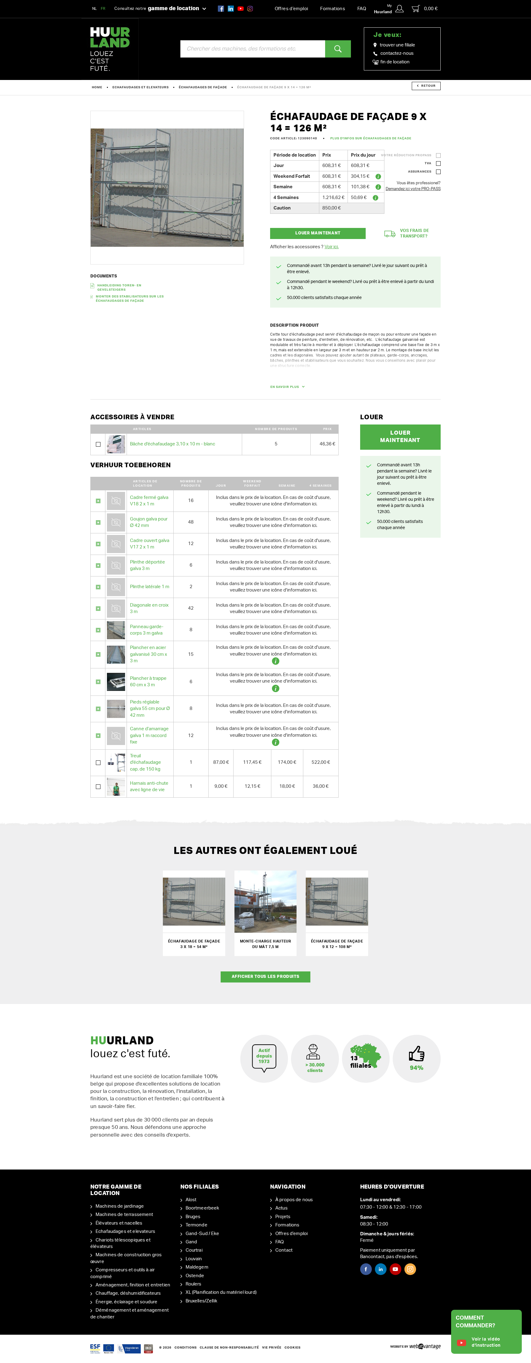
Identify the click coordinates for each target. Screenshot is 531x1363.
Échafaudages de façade (203, 87)
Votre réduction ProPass (406, 155)
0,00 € (431, 8)
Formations (332, 8)
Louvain (194, 1259)
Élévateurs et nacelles (119, 1223)
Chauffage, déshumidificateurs (128, 1293)
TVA (428, 163)
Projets (282, 1216)
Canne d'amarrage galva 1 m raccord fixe (149, 735)
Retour (428, 85)
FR (103, 8)
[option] (167, 187)
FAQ (361, 8)
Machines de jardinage (120, 1206)
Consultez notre (156, 8)
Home (97, 87)
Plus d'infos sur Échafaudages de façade (370, 138)
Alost (191, 1200)
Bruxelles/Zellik (201, 1301)
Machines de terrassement (124, 1214)
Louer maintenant (317, 233)
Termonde (196, 1225)
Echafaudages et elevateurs (140, 87)
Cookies (293, 1347)
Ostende (195, 1275)
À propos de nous (294, 1200)
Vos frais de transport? (414, 234)
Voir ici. (331, 247)
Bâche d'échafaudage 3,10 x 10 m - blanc (172, 444)
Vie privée (271, 1347)
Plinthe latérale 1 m (149, 586)
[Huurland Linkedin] (381, 1269)
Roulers (194, 1284)
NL (94, 8)
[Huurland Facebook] (221, 8)
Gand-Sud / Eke (202, 1233)
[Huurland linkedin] (231, 8)
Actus (281, 1208)
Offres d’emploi (291, 8)
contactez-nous (397, 53)
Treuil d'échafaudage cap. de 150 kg (145, 762)
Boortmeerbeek (202, 1208)
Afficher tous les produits (266, 977)
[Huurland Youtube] (241, 8)
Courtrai (194, 1250)
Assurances (419, 171)
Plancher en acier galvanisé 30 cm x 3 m (148, 654)
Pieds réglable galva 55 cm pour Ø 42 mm (150, 709)
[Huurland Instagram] (250, 8)
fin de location (395, 62)
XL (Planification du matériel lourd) (221, 1292)
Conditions (186, 1347)
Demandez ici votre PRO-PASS (413, 189)
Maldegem (197, 1267)
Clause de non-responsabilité (229, 1347)
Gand (191, 1242)
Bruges (193, 1216)
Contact (284, 1250)
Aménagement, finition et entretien (133, 1285)
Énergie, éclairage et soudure (126, 1302)
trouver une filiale (397, 45)
